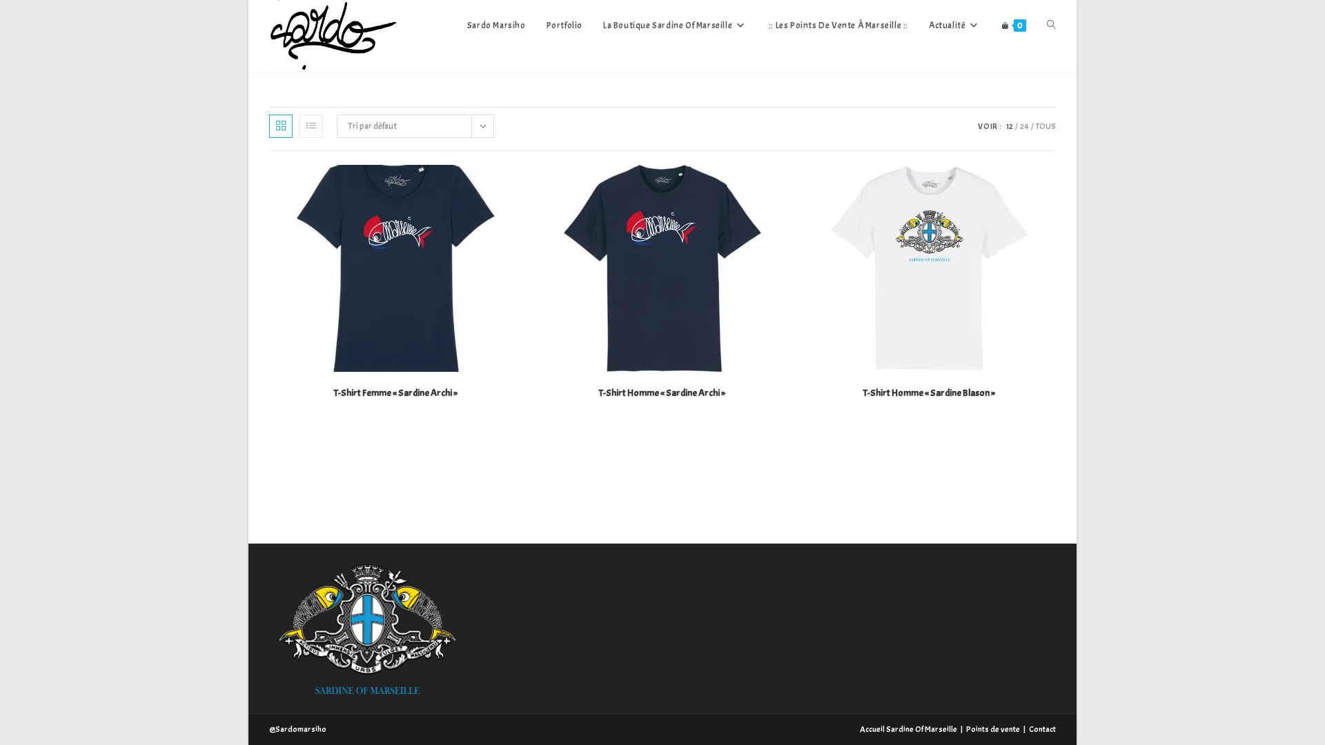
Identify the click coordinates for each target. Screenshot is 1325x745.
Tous (1046, 126)
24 (1024, 126)
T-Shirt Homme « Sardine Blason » (929, 393)
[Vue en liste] (311, 126)
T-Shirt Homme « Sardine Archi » (662, 393)
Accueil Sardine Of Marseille (908, 729)
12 (1009, 126)
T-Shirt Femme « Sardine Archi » (396, 393)
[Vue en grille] (281, 126)
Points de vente (993, 729)
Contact (1042, 729)
